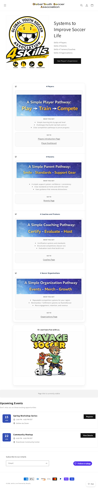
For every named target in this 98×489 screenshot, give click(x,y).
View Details (88, 435)
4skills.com (14, 483)
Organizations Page (49, 316)
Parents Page (49, 200)
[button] (5, 5)
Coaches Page (49, 259)
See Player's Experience (67, 61)
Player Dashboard (49, 143)
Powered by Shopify (24, 483)
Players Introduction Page (49, 139)
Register (89, 417)
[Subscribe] (46, 463)
